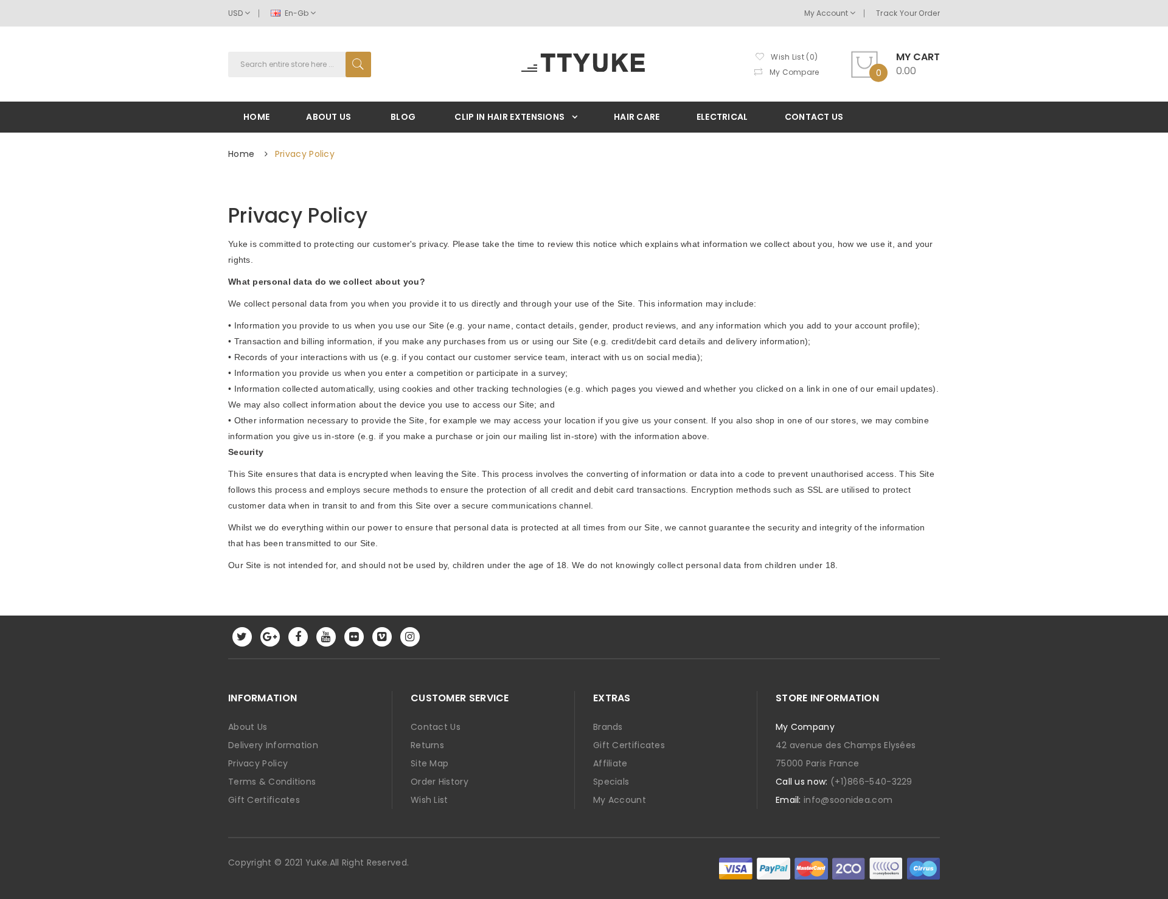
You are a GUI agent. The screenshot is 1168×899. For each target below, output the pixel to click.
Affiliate (610, 763)
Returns (427, 745)
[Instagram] (410, 637)
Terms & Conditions (272, 782)
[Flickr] (354, 637)
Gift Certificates (264, 800)
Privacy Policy (305, 154)
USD (236, 13)
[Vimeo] (382, 637)
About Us (247, 727)
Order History (439, 782)
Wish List (429, 800)
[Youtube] (326, 637)
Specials (611, 782)
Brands (608, 727)
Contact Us (436, 727)
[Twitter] (242, 637)
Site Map (429, 763)
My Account (827, 13)
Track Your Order (908, 13)
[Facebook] (298, 637)
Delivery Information (273, 745)
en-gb (296, 13)
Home (241, 154)
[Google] (270, 637)
